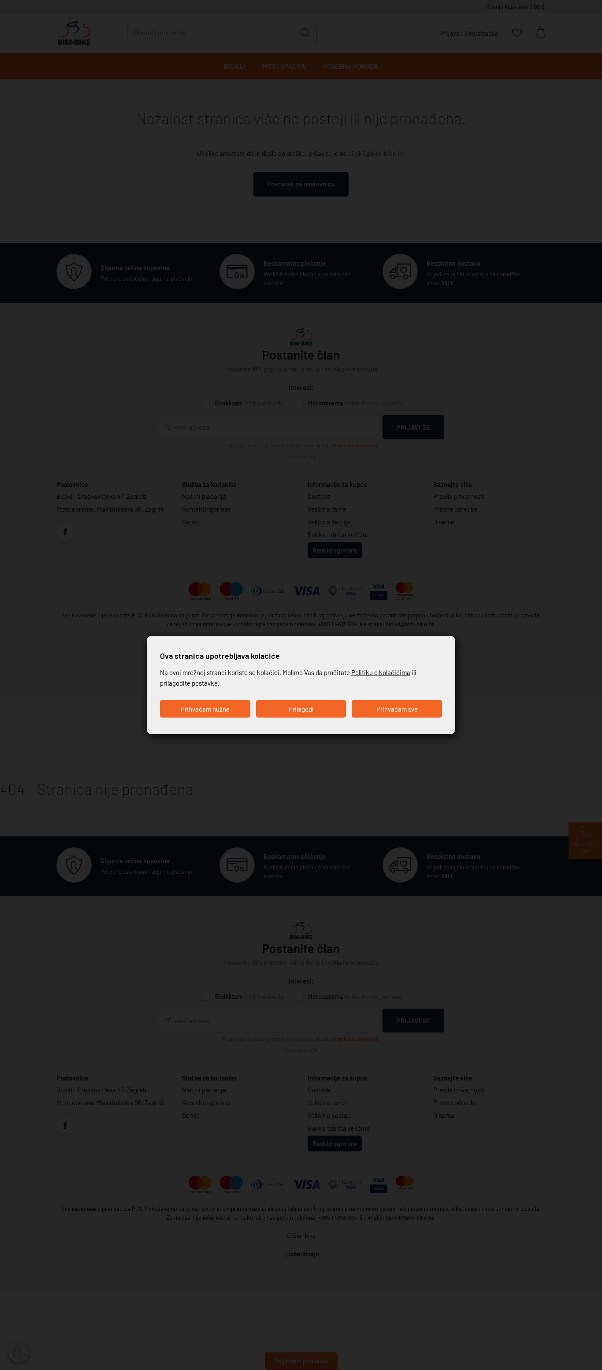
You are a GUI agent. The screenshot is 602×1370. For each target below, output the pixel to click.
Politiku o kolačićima (380, 672)
